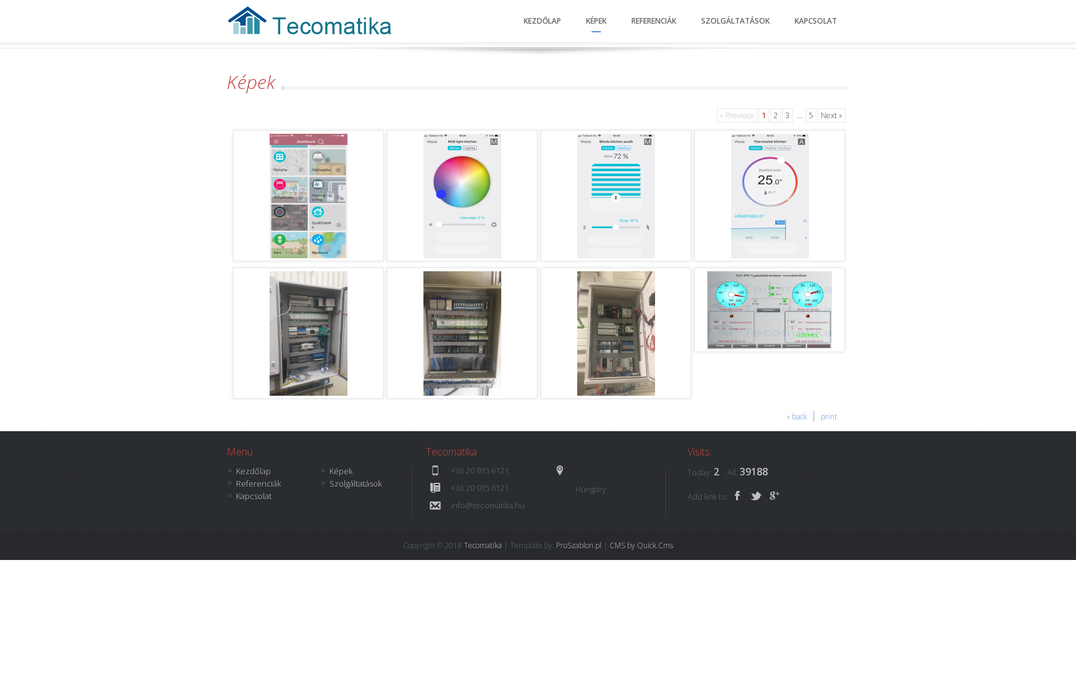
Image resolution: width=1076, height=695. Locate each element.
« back (796, 416)
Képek (596, 21)
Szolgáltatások (735, 21)
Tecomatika (483, 545)
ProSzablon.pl (579, 545)
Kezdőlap (542, 21)
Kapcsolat (816, 21)
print (829, 416)
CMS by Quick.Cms (641, 545)
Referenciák (653, 21)
